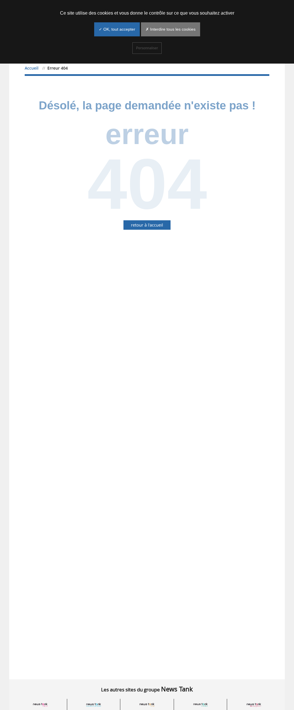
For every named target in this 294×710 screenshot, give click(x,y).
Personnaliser (147, 48)
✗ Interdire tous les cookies (171, 29)
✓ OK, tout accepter (117, 29)
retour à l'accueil (147, 225)
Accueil (31, 68)
